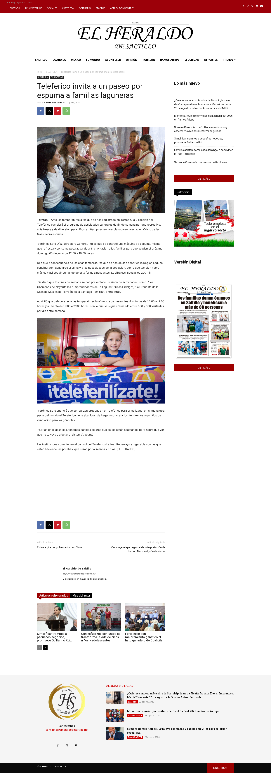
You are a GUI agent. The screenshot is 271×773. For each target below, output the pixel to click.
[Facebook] (243, 6)
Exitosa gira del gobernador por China (59, 547)
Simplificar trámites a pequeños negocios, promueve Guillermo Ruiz (54, 637)
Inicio (40, 71)
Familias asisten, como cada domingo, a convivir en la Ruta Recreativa (203, 151)
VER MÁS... (204, 178)
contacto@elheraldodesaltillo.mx (67, 729)
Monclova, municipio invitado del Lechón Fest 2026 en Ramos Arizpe (203, 117)
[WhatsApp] (66, 111)
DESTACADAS (57, 77)
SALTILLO (132, 702)
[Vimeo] (257, 6)
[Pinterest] (57, 111)
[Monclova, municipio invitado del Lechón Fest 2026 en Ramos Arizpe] (115, 715)
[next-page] (45, 647)
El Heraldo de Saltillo (53, 102)
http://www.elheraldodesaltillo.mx (79, 573)
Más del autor (81, 595)
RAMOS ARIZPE (135, 715)
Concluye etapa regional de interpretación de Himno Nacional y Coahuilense (138, 549)
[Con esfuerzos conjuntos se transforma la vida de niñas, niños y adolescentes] (101, 617)
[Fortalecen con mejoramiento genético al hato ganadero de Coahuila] (145, 617)
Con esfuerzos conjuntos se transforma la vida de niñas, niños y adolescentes (100, 637)
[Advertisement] (101, 482)
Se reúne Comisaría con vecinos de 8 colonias (200, 162)
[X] (252, 6)
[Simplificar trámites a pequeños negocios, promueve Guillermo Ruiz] (57, 617)
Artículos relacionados (53, 595)
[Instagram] (248, 6)
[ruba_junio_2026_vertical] (204, 245)
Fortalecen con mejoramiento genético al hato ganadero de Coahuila (143, 637)
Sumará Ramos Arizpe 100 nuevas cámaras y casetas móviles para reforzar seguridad (200, 129)
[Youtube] (261, 6)
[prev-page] (39, 647)
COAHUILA (51, 71)
